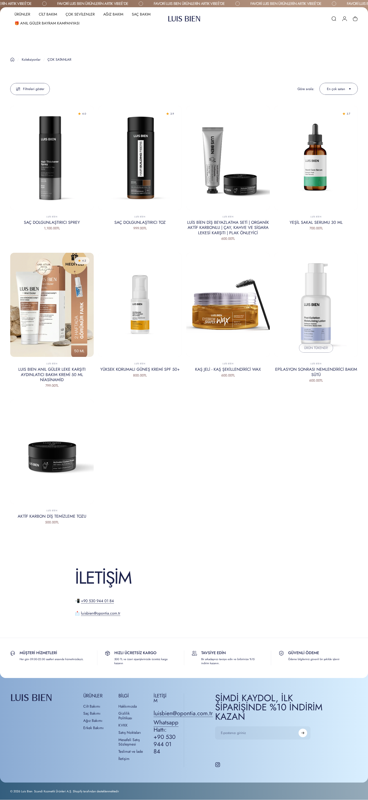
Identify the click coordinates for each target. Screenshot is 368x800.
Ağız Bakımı (92, 720)
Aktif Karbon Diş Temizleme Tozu (52, 516)
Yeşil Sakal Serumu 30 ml (316, 222)
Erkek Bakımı (93, 728)
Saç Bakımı (92, 713)
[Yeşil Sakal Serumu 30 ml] (316, 158)
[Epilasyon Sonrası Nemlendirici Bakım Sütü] (316, 305)
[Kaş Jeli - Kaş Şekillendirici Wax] (228, 305)
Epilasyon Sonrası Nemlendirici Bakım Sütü (316, 371)
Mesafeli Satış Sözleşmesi (129, 742)
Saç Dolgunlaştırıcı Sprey (52, 222)
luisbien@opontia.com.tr (100, 613)
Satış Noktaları (129, 732)
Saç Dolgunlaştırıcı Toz (140, 222)
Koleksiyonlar (31, 59)
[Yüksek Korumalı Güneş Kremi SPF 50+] (140, 305)
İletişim (123, 759)
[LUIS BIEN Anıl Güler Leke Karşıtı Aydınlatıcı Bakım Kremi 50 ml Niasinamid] (52, 305)
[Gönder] (303, 733)
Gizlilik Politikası (125, 716)
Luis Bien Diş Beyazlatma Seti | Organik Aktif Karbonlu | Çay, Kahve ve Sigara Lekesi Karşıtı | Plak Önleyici (228, 227)
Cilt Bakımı (91, 706)
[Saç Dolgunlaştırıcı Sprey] (52, 158)
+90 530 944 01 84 (97, 601)
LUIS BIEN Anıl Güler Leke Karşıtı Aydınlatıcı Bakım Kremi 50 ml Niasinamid (52, 374)
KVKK (123, 725)
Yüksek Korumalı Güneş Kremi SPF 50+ (140, 369)
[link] (166, 737)
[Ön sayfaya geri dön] (12, 59)
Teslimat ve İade (130, 751)
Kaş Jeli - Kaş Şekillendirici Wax (228, 369)
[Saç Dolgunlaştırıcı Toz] (140, 158)
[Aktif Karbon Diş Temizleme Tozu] (52, 452)
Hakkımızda (127, 706)
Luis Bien (52, 216)
